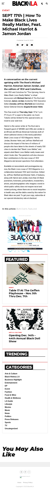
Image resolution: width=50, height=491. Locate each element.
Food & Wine (10, 395)
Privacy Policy (28, 482)
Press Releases (11, 419)
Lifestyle (8, 404)
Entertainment (11, 383)
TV (6, 425)
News (7, 413)
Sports (8, 422)
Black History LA (12, 377)
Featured (32, 209)
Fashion (8, 392)
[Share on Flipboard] (27, 45)
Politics (8, 416)
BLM (19, 209)
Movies (8, 407)
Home (19, 482)
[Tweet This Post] (22, 45)
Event (24, 209)
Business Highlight (13, 380)
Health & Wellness (13, 398)
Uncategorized (11, 429)
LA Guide (9, 401)
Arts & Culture (11, 374)
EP (6, 386)
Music (7, 410)
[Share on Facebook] (17, 45)
